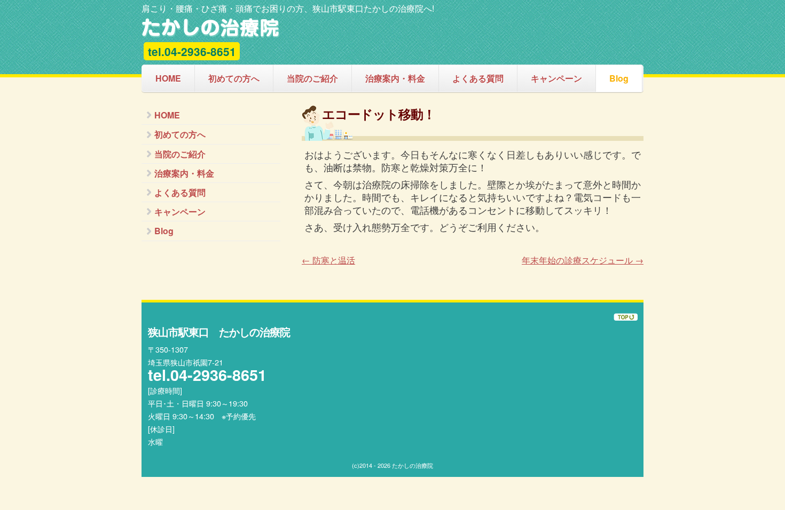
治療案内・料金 (395, 78)
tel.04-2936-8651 (192, 51)
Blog (619, 78)
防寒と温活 (328, 260)
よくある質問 (478, 78)
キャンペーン (556, 78)
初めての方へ (234, 78)
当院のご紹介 (312, 78)
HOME (168, 78)
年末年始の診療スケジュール (582, 260)
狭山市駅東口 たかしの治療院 (211, 28)
